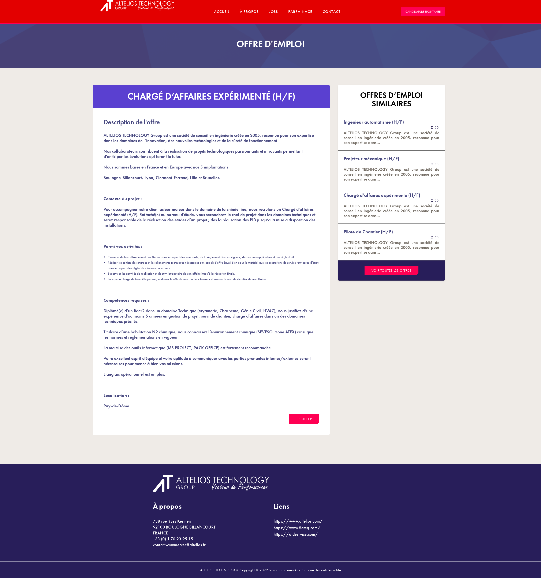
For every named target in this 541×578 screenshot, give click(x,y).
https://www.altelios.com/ (298, 521)
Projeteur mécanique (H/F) (371, 158)
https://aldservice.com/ (296, 534)
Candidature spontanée (423, 12)
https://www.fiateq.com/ (297, 527)
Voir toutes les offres (391, 270)
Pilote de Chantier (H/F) (368, 231)
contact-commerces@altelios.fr (179, 545)
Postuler (304, 419)
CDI (437, 127)
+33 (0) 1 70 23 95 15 (173, 539)
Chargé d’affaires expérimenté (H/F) (382, 195)
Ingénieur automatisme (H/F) (374, 122)
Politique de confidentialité (321, 570)
